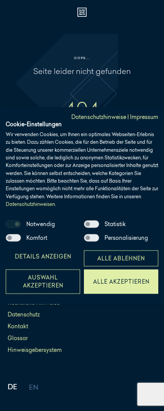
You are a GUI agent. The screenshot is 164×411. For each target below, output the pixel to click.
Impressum (144, 116)
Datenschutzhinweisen (30, 204)
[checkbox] (13, 224)
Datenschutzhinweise (98, 116)
